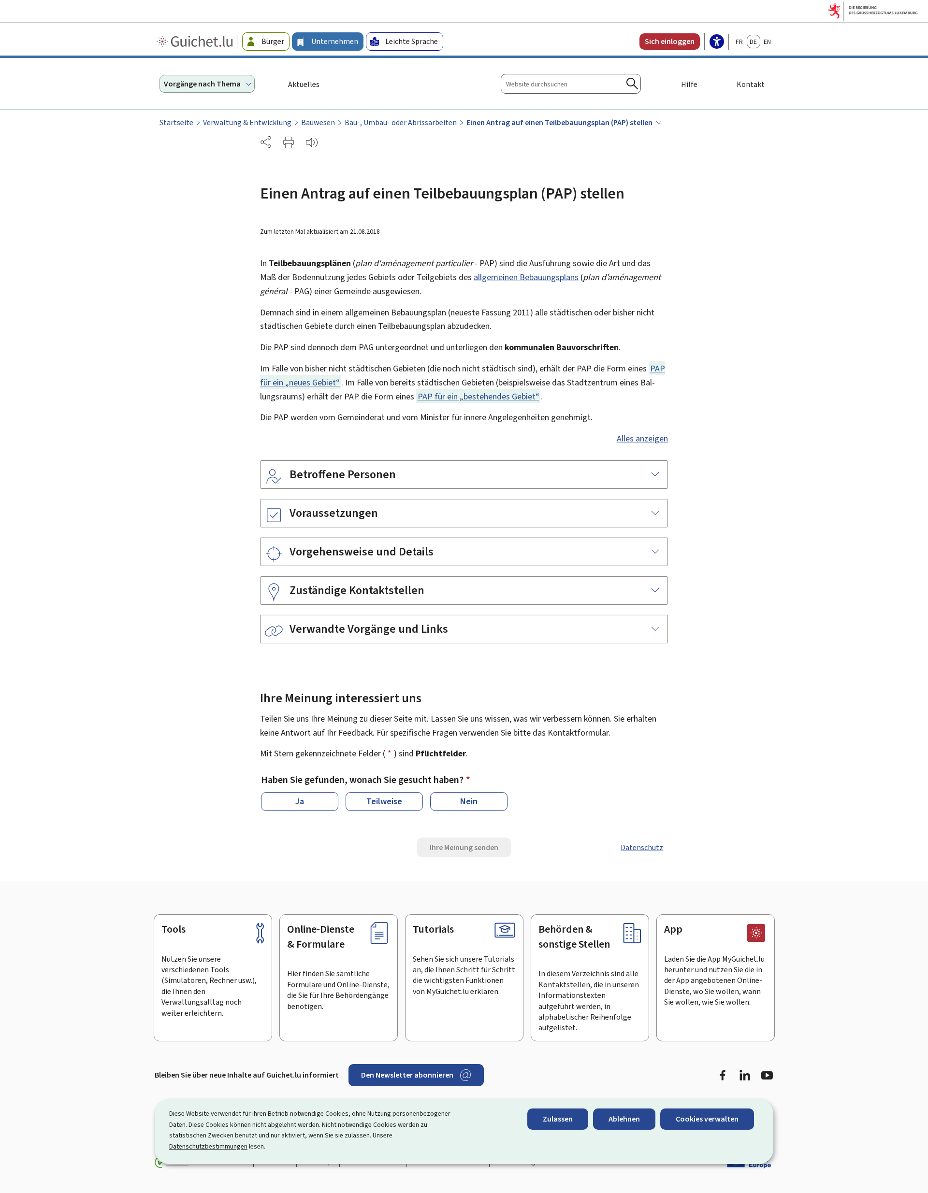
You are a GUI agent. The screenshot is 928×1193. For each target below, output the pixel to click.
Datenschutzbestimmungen (208, 1146)
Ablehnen (624, 1119)
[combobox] (571, 84)
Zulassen (558, 1119)
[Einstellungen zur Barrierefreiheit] (717, 42)
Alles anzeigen (642, 438)
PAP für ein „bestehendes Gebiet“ (478, 396)
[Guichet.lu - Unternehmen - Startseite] (196, 41)
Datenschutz (642, 847)
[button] (288, 142)
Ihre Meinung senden (464, 847)
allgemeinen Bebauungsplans (526, 277)
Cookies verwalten (707, 1119)
